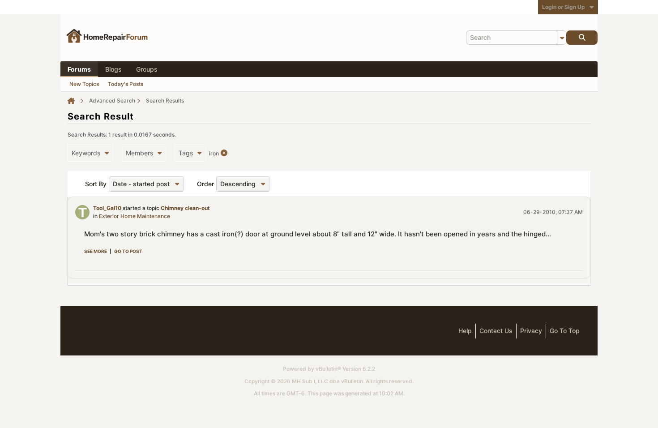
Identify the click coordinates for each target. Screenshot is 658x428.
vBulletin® (328, 368)
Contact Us (496, 330)
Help (465, 330)
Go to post (128, 251)
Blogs (113, 69)
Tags (186, 153)
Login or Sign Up (563, 7)
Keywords (86, 153)
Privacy (531, 330)
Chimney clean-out (185, 208)
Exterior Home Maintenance (134, 216)
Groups (147, 69)
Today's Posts (125, 84)
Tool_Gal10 (107, 208)
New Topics (84, 84)
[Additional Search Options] (562, 37)
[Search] (582, 37)
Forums (79, 69)
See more (95, 251)
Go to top (565, 330)
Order (205, 184)
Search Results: (87, 134)
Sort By (96, 184)
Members (139, 153)
